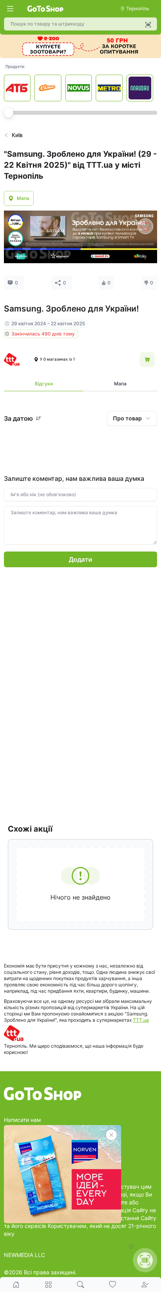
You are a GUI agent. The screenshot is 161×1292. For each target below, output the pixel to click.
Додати (80, 559)
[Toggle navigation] (10, 8)
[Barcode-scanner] (148, 24)
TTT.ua (141, 1020)
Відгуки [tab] (44, 384)
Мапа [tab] (120, 384)
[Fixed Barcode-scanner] (145, 1260)
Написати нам (22, 1119)
